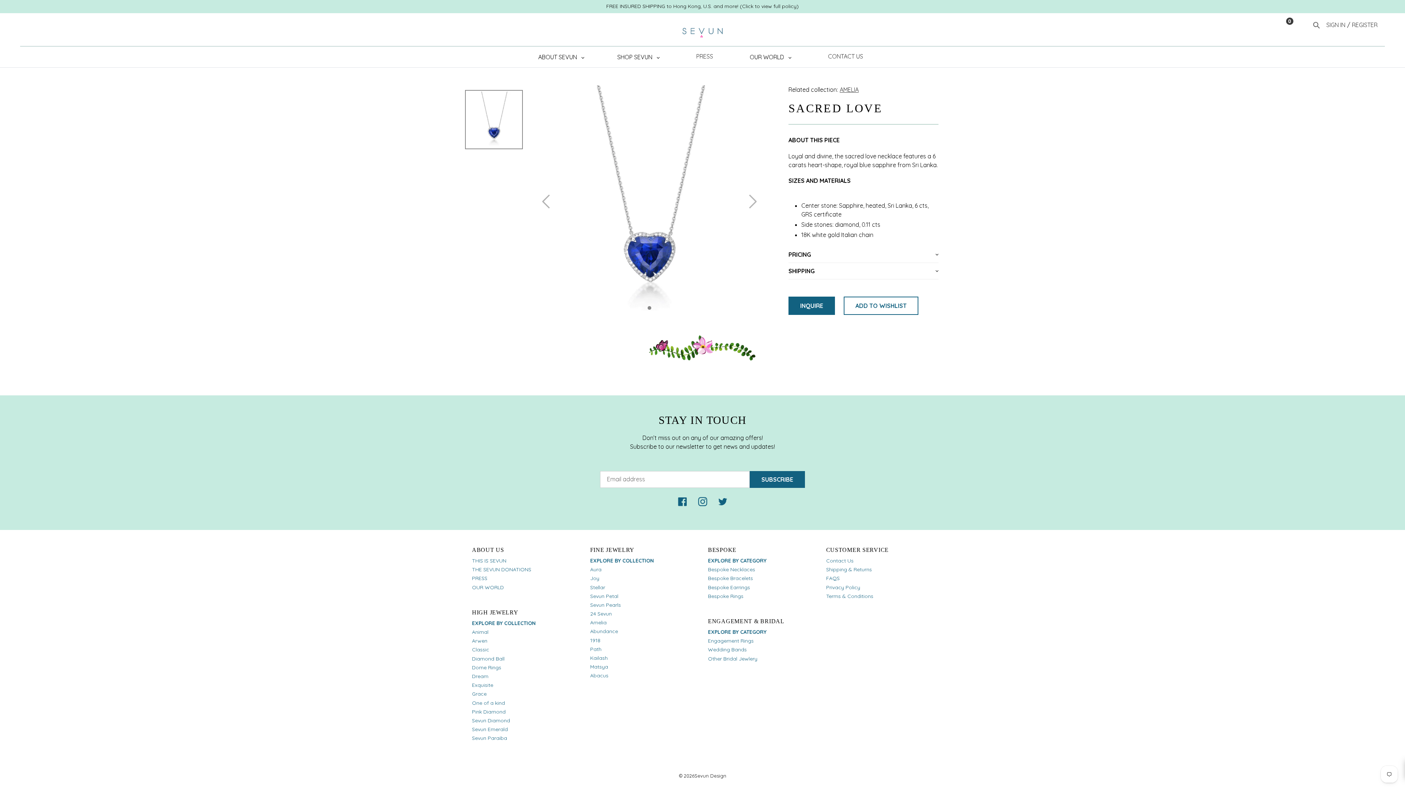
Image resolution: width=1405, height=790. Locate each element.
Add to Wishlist (881, 305)
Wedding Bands (727, 649)
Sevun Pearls (605, 605)
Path (596, 649)
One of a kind (488, 703)
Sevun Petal (604, 596)
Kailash (599, 658)
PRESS (479, 578)
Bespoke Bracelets (730, 578)
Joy (594, 578)
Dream (480, 676)
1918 (595, 640)
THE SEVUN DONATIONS (501, 569)
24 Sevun (601, 613)
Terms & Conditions (849, 596)
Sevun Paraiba (489, 738)
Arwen (479, 640)
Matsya (599, 666)
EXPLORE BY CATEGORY (737, 560)
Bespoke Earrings (729, 587)
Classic (480, 649)
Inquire (811, 305)
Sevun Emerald (490, 729)
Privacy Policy (843, 587)
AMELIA (849, 89)
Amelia (598, 622)
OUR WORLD (488, 587)
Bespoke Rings (725, 596)
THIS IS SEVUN (489, 560)
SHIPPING (801, 271)
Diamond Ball (488, 658)
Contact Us (840, 560)
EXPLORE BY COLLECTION (504, 623)
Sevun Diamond (491, 720)
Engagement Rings (731, 640)
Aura (596, 569)
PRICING (799, 254)
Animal (480, 632)
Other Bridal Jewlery (732, 658)
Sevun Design (710, 776)
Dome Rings (486, 667)
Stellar (597, 587)
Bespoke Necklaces (731, 569)
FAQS (833, 578)
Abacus (599, 675)
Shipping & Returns (849, 569)
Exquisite (482, 685)
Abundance (604, 631)
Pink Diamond (489, 711)
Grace (479, 694)
